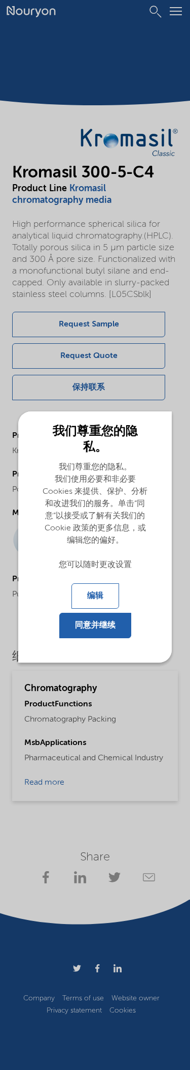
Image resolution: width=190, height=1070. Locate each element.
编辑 (95, 596)
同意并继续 (95, 625)
